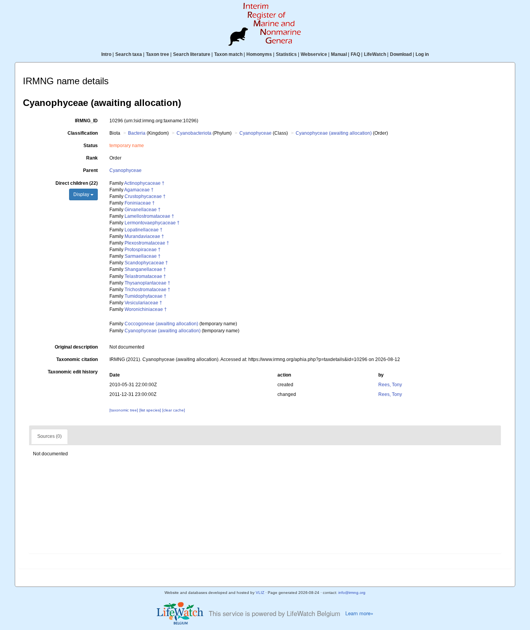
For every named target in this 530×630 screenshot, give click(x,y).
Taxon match (228, 54)
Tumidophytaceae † (145, 296)
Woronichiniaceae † (146, 309)
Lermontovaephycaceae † (152, 223)
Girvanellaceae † (143, 209)
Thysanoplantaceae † (147, 283)
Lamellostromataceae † (149, 216)
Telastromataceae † (145, 276)
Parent (90, 170)
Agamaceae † (139, 190)
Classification (83, 133)
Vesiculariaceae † (143, 302)
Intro (106, 54)
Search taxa (128, 54)
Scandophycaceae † (146, 263)
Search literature (191, 54)
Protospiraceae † (143, 249)
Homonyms (259, 54)
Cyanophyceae (255, 133)
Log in (422, 54)
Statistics (286, 54)
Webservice (314, 54)
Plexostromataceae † (147, 243)
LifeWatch (375, 54)
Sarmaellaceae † (143, 256)
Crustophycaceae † (145, 196)
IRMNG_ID (86, 120)
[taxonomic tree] (124, 410)
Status (90, 145)
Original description (76, 347)
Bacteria (136, 133)
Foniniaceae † (140, 203)
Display (81, 194)
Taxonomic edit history (73, 372)
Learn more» (359, 613)
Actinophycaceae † (144, 183)
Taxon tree (157, 54)
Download (401, 54)
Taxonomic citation (77, 359)
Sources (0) (49, 436)
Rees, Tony (390, 384)
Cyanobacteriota (194, 133)
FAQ (355, 54)
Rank (92, 158)
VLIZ (260, 592)
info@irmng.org (351, 592)
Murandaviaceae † (144, 236)
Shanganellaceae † (145, 269)
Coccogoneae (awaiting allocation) (161, 323)
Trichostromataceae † (147, 289)
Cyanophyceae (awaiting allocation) (334, 133)
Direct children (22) (76, 183)
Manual (339, 54)
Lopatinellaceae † (144, 230)
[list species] (150, 410)
